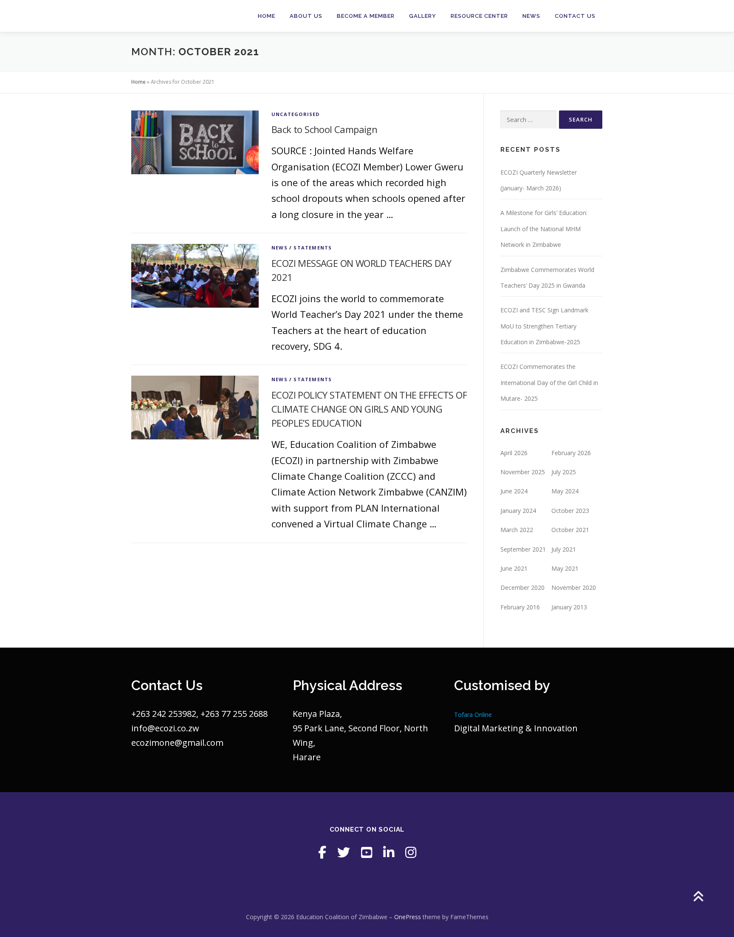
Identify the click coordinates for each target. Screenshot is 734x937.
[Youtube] (366, 852)
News (531, 16)
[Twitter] (343, 852)
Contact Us (575, 16)
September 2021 (523, 549)
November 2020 (573, 587)
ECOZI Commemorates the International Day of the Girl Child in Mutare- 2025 (549, 382)
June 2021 (514, 568)
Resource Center (479, 16)
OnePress (407, 917)
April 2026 (514, 453)
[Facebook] (322, 852)
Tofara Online (473, 715)
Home (266, 16)
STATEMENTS (313, 247)
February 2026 (571, 453)
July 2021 (563, 549)
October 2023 (570, 511)
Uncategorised (295, 114)
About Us (306, 16)
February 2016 (520, 607)
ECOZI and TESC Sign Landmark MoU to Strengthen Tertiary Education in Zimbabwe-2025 (544, 326)
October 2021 (570, 530)
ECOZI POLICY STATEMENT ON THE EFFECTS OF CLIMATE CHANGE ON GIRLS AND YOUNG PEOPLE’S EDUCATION (369, 408)
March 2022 (516, 530)
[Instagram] (410, 852)
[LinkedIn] (388, 852)
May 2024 (565, 491)
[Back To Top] (698, 897)
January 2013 (569, 607)
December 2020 (522, 587)
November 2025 (522, 472)
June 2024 (514, 491)
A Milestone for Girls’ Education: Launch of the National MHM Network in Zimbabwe (543, 229)
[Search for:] (528, 119)
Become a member (366, 16)
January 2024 (518, 511)
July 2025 (563, 472)
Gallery (422, 16)
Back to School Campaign (324, 129)
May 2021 (565, 568)
